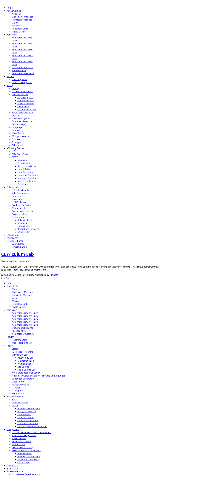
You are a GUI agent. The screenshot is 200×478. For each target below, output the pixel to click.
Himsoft (54, 274)
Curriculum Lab (17, 254)
